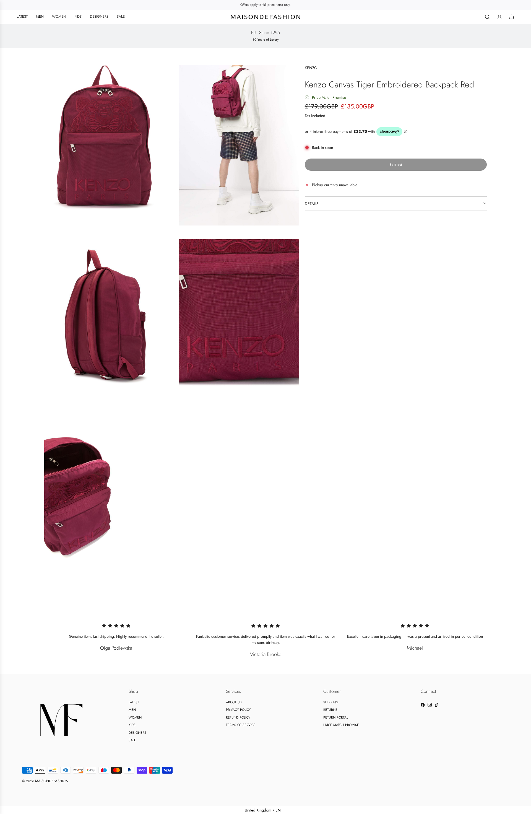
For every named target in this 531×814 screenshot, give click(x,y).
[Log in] (499, 17)
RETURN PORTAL (335, 717)
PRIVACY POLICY (238, 709)
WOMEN (135, 717)
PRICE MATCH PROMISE (341, 724)
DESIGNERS (137, 732)
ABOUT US (234, 702)
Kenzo (311, 68)
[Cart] (512, 17)
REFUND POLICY (238, 717)
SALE (132, 740)
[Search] (487, 17)
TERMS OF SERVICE (241, 724)
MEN (132, 709)
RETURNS (330, 709)
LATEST (134, 702)
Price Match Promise (329, 97)
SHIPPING (330, 702)
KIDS (132, 724)
